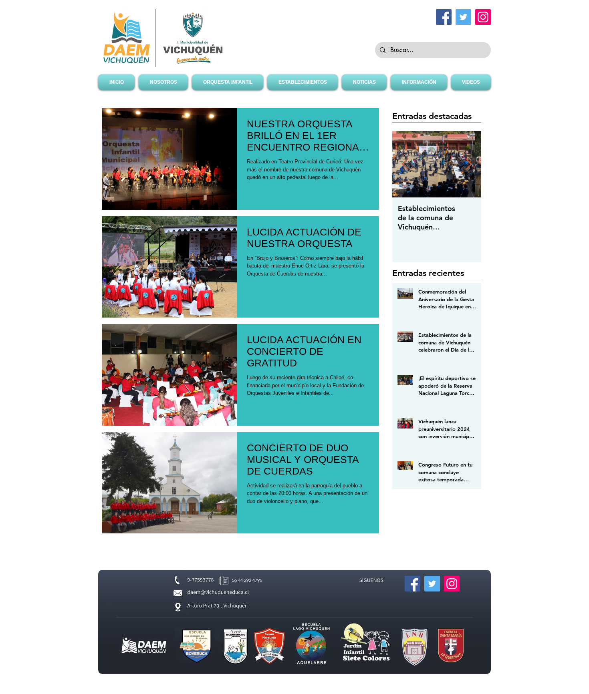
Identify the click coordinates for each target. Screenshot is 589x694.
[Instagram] (483, 17)
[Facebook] (444, 17)
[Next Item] (468, 164)
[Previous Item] (405, 164)
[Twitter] (463, 17)
